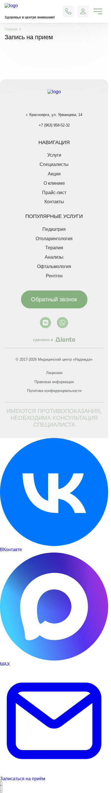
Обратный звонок (54, 299)
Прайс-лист (54, 192)
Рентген (54, 275)
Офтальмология (54, 266)
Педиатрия (54, 229)
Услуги (54, 155)
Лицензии (54, 373)
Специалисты (54, 164)
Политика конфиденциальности (54, 391)
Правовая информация (54, 382)
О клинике (54, 183)
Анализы (54, 257)
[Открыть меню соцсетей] (1, 787)
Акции (54, 173)
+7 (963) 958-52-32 (54, 125)
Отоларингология (54, 238)
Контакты (54, 201)
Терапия (54, 247)
